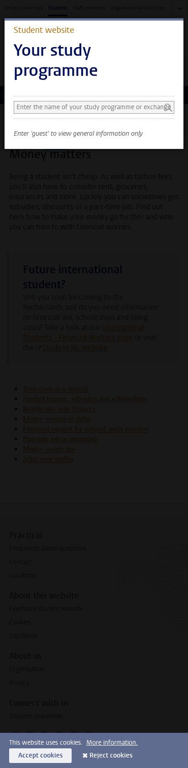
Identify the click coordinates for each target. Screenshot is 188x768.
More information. (112, 742)
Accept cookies (40, 755)
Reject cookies (110, 755)
